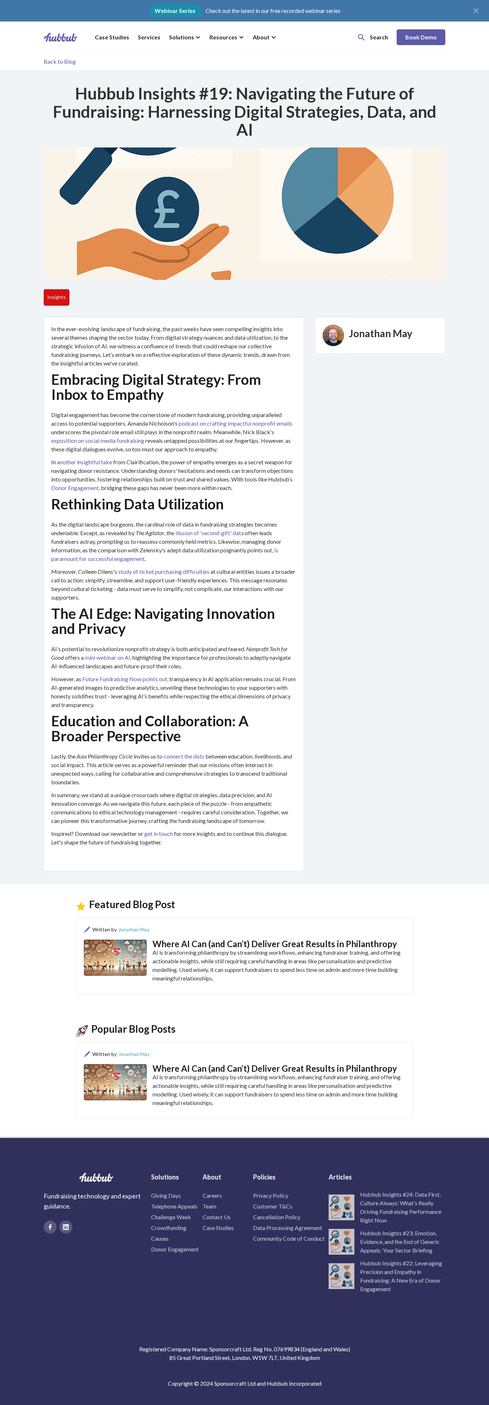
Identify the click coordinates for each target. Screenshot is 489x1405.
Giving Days (166, 1195)
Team (209, 1206)
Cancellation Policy (276, 1216)
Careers (212, 1195)
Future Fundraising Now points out (124, 678)
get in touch (158, 833)
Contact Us (217, 1216)
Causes (160, 1238)
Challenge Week (171, 1216)
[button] (185, 37)
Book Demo (421, 37)
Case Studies (112, 37)
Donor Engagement (75, 487)
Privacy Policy (270, 1195)
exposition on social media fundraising (97, 440)
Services (149, 37)
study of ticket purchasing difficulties (163, 571)
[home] (61, 37)
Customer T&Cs (272, 1206)
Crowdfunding (169, 1227)
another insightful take (84, 462)
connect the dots (184, 756)
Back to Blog (60, 61)
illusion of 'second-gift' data (209, 532)
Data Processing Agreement (287, 1227)
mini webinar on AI (107, 657)
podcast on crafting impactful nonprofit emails (235, 423)
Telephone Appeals (174, 1206)
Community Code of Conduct (289, 1238)
